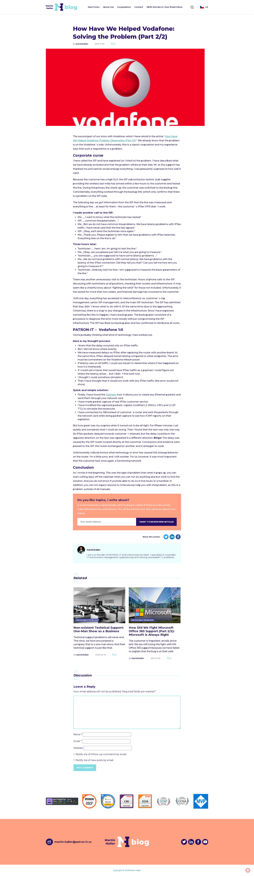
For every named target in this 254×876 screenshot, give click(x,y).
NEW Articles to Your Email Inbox (164, 7)
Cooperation (124, 7)
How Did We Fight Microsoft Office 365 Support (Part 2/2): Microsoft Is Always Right (151, 631)
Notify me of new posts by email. (95, 760)
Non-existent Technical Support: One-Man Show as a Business (98, 629)
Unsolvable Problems (87, 620)
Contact (138, 7)
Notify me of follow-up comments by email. (101, 754)
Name (77, 734)
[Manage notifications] (247, 870)
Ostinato (111, 394)
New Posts (94, 7)
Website (78, 748)
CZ (206, 7)
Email (77, 741)
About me (108, 7)
